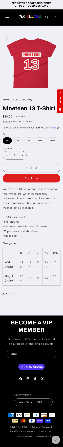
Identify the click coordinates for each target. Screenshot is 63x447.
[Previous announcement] (6, 4)
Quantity (7, 148)
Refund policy (28, 431)
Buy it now (31, 178)
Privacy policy (45, 431)
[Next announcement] (56, 4)
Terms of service (23, 437)
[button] (7, 17)
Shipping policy (43, 437)
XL (41, 141)
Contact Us (60, 100)
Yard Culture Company (29, 427)
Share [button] (9, 293)
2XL (55, 141)
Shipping (7, 121)
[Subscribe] (52, 354)
